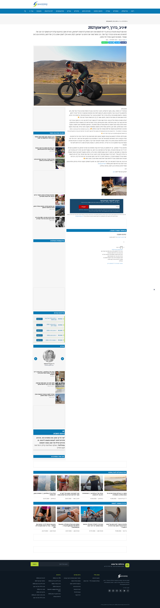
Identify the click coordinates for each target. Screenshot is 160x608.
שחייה (108, 11)
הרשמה (34, 564)
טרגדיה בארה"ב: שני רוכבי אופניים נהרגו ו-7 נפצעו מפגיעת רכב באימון (44, 159)
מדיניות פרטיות (76, 586)
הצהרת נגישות (77, 589)
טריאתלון (125, 11)
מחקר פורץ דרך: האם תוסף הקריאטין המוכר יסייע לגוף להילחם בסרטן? (45, 383)
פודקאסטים (60, 11)
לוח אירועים (49, 11)
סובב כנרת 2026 (41, 589)
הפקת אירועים (96, 578)
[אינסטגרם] (109, 590)
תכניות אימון (86, 11)
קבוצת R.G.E (77, 592)
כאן (114, 172)
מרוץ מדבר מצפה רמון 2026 (38, 595)
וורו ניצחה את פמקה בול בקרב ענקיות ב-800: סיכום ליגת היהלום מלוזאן (44, 148)
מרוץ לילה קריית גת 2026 (54, 581)
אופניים (115, 11)
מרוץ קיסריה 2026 (56, 584)
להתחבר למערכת (121, 237)
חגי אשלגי (49, 364)
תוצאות (39, 11)
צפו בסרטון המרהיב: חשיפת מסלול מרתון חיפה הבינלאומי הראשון (44, 206)
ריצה (132, 11)
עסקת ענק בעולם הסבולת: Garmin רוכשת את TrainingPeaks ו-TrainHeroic (69, 525)
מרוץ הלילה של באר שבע (39, 586)
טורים (69, 11)
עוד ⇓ (31, 11)
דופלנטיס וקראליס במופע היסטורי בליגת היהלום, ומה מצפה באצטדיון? (44, 195)
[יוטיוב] (116, 590)
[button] (123, 42)
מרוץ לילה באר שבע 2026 (39, 584)
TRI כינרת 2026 (57, 578)
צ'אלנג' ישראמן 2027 (40, 581)
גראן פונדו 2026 (57, 586)
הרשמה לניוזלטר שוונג (75, 584)
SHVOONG (124, 21)
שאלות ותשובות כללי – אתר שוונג (92, 581)
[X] (120, 590)
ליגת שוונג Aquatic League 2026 (54, 590)
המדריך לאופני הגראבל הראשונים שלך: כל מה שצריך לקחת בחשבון (44, 394)
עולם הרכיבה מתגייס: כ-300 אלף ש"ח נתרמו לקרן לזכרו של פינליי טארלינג (44, 218)
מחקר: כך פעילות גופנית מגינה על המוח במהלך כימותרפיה (117, 494)
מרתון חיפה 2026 (40, 592)
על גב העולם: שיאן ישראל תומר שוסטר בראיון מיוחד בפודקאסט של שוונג (44, 137)
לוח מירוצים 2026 (40, 578)
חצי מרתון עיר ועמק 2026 (54, 594)
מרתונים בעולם (57, 596)
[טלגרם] (124, 590)
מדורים (76, 11)
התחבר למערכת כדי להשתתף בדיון (115, 263)
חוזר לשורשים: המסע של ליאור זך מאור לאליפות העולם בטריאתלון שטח (68, 494)
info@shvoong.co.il (79, 216)
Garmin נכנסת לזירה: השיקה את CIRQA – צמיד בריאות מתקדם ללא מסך (46, 525)
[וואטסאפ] (113, 590)
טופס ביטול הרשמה (75, 581)
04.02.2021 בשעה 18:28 (117, 249)
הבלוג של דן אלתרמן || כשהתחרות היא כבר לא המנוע (92, 494)
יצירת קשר (77, 595)
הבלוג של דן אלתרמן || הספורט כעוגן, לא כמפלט (44, 494)
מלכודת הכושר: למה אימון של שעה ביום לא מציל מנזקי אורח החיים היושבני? (116, 525)
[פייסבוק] (127, 590)
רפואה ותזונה (98, 11)
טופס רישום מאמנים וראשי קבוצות (72, 578)
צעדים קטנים (102, 164)
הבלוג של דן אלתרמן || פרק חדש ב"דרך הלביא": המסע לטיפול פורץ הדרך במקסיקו (44, 373)
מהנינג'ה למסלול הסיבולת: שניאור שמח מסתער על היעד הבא (93, 525)
